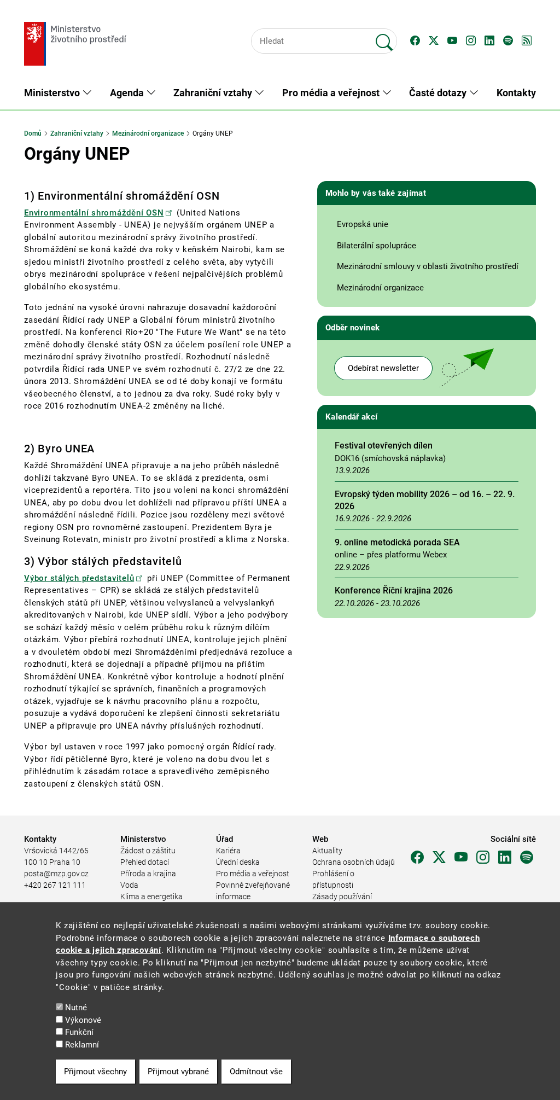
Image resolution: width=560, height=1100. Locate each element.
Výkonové (83, 1020)
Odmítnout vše (256, 1071)
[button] (415, 41)
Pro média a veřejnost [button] (332, 92)
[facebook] (417, 858)
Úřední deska (238, 862)
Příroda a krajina (148, 873)
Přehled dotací (144, 862)
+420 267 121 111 (55, 885)
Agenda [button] (128, 92)
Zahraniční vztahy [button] (213, 92)
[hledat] (384, 38)
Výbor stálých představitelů (79, 578)
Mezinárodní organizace (148, 133)
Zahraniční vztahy (76, 133)
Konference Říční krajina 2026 (394, 590)
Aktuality (327, 850)
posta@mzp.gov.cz (56, 873)
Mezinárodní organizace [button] (380, 288)
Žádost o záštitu (148, 850)
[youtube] (461, 858)
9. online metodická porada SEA (397, 542)
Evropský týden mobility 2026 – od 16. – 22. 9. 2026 (425, 500)
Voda (129, 885)
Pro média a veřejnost (252, 873)
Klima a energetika (151, 896)
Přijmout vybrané (178, 1071)
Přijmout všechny (95, 1071)
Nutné (76, 1007)
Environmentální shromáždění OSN (94, 213)
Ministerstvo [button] (53, 92)
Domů (33, 133)
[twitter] (439, 858)
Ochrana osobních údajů (353, 862)
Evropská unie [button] (362, 224)
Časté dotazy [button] (439, 92)
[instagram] (482, 858)
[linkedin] (504, 858)
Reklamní (82, 1045)
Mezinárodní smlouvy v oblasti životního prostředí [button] (427, 266)
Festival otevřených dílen (384, 445)
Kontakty (516, 92)
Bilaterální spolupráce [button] (376, 246)
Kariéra (228, 850)
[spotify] (526, 858)
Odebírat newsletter (383, 368)
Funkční (79, 1032)
